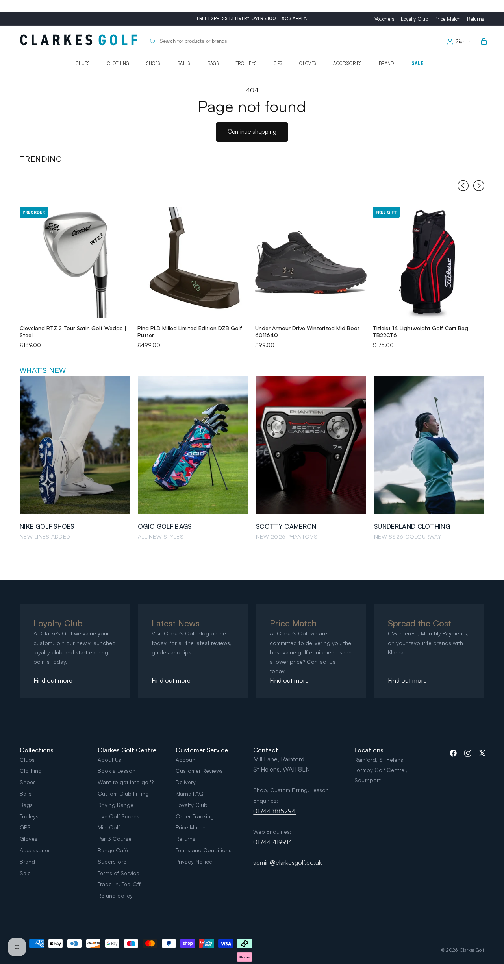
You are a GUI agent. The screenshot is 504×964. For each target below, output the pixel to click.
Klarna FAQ (190, 793)
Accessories (347, 63)
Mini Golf (109, 827)
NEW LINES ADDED (45, 536)
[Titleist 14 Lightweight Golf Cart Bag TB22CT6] (428, 262)
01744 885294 (274, 811)
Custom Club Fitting (123, 793)
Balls (183, 63)
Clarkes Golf (472, 950)
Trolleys (246, 63)
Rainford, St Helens (378, 759)
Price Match (447, 19)
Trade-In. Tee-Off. (120, 884)
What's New (43, 370)
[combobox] (254, 41)
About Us (109, 759)
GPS (278, 63)
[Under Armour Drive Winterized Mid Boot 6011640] (311, 262)
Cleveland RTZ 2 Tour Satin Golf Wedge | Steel (73, 331)
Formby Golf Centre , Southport (381, 774)
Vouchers (384, 19)
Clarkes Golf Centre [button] (127, 750)
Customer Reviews (199, 770)
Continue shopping (252, 131)
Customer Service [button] (202, 750)
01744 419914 (272, 842)
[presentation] (463, 187)
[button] (482, 41)
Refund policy (115, 895)
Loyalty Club (414, 19)
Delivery (186, 782)
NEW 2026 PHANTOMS (287, 536)
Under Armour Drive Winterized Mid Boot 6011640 (307, 331)
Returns (475, 19)
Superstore (112, 861)
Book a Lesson (116, 770)
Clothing (118, 63)
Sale (417, 63)
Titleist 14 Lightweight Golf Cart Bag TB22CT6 (420, 331)
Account (186, 759)
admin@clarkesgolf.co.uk (287, 862)
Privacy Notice (194, 861)
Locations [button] (369, 750)
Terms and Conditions (204, 850)
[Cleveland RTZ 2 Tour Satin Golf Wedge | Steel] (75, 262)
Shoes (153, 63)
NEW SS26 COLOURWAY (407, 536)
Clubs (83, 63)
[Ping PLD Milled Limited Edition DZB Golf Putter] (193, 262)
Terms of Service (118, 873)
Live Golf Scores (118, 816)
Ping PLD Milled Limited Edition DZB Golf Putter (189, 331)
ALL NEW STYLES (160, 536)
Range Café (113, 850)
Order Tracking (195, 816)
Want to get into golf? (126, 782)
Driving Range (115, 804)
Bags (213, 63)
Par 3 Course (115, 838)
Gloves (307, 63)
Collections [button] (37, 750)
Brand (386, 63)
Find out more (52, 680)
